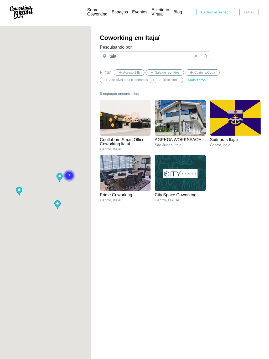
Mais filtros (197, 80)
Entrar (249, 12)
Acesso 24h (131, 72)
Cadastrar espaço (216, 12)
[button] (57, 204)
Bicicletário (171, 80)
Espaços (120, 12)
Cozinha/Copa (204, 72)
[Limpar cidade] (196, 56)
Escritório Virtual (160, 12)
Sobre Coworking (97, 12)
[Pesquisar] (205, 56)
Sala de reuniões (167, 72)
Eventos (139, 12)
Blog (177, 12)
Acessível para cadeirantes (128, 80)
